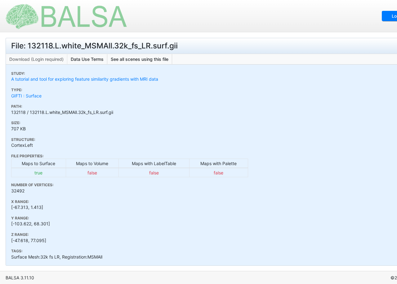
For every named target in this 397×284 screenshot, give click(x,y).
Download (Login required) (36, 59)
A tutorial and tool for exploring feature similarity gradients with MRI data (84, 79)
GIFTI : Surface (26, 95)
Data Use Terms (87, 59)
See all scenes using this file (139, 59)
